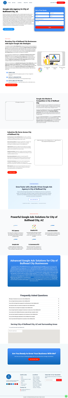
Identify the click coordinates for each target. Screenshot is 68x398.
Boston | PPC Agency (36, 376)
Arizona (32, 277)
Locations (19, 2)
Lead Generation (52, 230)
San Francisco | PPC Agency (37, 385)
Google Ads (15, 244)
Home (9, 2)
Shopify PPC (34, 230)
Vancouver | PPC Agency (37, 387)
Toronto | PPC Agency (36, 386)
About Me (26, 2)
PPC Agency (15, 230)
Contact (30, 2)
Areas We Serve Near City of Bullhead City (17, 327)
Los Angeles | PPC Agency (37, 381)
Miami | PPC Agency (36, 382)
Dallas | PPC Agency (36, 379)
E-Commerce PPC (34, 244)
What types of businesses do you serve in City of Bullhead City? (19, 298)
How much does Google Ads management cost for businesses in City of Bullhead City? (23, 314)
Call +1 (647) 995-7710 (34, 199)
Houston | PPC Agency (36, 380)
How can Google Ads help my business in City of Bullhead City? (19, 301)
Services (13, 2)
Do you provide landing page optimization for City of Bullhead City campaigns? (22, 316)
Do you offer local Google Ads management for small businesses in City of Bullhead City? (24, 303)
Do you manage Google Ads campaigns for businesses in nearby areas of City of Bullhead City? (25, 309)
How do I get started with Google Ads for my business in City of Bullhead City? (22, 318)
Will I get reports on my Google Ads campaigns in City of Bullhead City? (21, 307)
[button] (34, 299)
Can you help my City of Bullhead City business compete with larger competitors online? (23, 312)
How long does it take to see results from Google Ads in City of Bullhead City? (22, 305)
